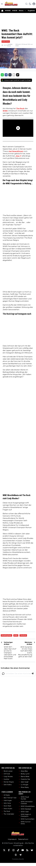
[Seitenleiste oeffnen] (2, 4)
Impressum (12, 839)
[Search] (26, 4)
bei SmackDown (16, 151)
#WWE (8, 11)
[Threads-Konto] (16, 855)
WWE (5, 111)
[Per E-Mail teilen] (13, 74)
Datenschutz (23, 839)
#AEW (14, 11)
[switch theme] (30, 4)
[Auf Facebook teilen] (6, 74)
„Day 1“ (18, 156)
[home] (2, 10)
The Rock (20, 108)
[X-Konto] (4, 850)
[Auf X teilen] (10, 74)
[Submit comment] (32, 673)
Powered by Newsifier (18, 859)
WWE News (5, 41)
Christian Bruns (9, 44)
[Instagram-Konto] (13, 850)
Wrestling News (6, 635)
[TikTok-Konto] (18, 850)
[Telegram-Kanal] (20, 855)
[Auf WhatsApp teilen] (2, 74)
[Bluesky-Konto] (32, 850)
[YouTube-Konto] (23, 850)
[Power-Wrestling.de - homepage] (11, 4)
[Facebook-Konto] (9, 850)
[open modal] (34, 4)
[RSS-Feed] (27, 850)
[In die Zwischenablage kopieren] (17, 74)
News (21, 11)
